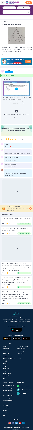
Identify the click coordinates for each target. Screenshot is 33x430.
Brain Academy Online (22, 346)
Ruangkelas (6, 366)
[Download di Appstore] (16, 338)
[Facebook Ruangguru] (13, 423)
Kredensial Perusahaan (8, 385)
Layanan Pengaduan (8, 398)
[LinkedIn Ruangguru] (23, 423)
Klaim (28, 61)
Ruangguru (5, 346)
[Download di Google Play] (16, 330)
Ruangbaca (5, 363)
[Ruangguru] (16, 313)
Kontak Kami (6, 408)
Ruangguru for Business (9, 358)
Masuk (28, 2)
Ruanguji (5, 361)
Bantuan (5, 412)
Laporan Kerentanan (8, 395)
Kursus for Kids (6, 353)
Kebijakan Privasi (7, 403)
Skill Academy (20, 351)
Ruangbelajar (6, 368)
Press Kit (5, 410)
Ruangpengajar (6, 371)
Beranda (3, 17)
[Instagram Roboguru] (9, 423)
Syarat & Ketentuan (8, 400)
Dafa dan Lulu (6, 351)
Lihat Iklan (16, 118)
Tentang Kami (6, 405)
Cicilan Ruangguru (7, 390)
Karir (4, 415)
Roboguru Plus (6, 348)
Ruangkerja (20, 353)
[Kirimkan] (4, 12)
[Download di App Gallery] (26, 338)
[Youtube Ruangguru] (20, 423)
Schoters (19, 356)
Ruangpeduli (6, 376)
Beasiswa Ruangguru (8, 388)
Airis (4, 378)
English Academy (21, 348)
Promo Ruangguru (7, 393)
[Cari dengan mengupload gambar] (29, 12)
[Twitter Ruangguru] (16, 423)
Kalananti (19, 358)
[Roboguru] (12, 2)
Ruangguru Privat (7, 373)
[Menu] (3, 2)
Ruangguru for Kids (7, 356)
